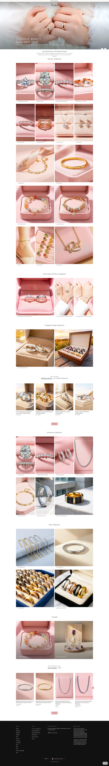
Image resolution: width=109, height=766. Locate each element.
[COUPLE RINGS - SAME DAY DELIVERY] (35, 296)
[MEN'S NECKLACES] (35, 547)
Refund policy (34, 734)
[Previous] (102, 49)
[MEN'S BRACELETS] (74, 547)
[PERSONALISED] (74, 245)
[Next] (105, 49)
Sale (59, 667)
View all (54, 423)
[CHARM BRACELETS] (74, 204)
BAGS (64, 8)
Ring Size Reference (36, 730)
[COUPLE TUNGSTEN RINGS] (35, 348)
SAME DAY (30, 8)
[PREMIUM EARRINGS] (64, 455)
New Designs (52, 667)
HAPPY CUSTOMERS (76, 8)
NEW (67, 8)
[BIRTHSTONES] (44, 245)
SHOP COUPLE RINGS (71, 44)
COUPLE (48, 8)
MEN (44, 8)
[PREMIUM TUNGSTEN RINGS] (74, 496)
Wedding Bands (46, 378)
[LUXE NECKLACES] (64, 122)
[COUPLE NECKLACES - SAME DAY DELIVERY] (64, 296)
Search (33, 738)
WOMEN (39, 8)
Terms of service (35, 736)
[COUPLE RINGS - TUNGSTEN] (83, 81)
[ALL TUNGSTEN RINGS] (74, 348)
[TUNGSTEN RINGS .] (35, 588)
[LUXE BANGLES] (74, 163)
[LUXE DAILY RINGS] (25, 122)
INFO (81, 8)
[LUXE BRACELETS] (35, 163)
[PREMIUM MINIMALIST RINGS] (64, 81)
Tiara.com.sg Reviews (36, 728)
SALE (70, 8)
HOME (27, 8)
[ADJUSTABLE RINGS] (44, 122)
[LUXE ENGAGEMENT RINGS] (25, 81)
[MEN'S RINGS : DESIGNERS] (74, 588)
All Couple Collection (60, 378)
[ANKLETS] (25, 245)
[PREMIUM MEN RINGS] (44, 496)
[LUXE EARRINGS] (83, 122)
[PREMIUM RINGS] (44, 81)
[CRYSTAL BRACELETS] (35, 204)
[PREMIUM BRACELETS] (25, 496)
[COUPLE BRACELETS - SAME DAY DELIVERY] (83, 296)
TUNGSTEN (59, 8)
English (46, 758)
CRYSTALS (53, 8)
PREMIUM (34, 8)
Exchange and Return (36, 732)
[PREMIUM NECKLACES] (83, 455)
